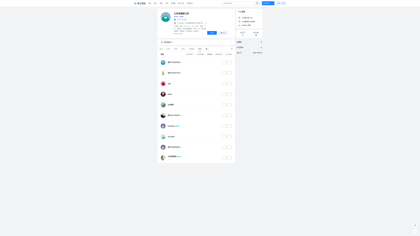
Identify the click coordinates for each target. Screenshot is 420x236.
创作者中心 (267, 3)
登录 (281, 3)
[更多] (415, 231)
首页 (149, 3)
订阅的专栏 (219, 54)
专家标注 (190, 3)
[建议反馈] (415, 225)
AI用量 (173, 3)
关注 (227, 62)
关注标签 (229, 54)
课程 (161, 3)
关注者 (209, 54)
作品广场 (181, 3)
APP (166, 3)
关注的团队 (201, 54)
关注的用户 (190, 54)
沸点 (155, 3)
